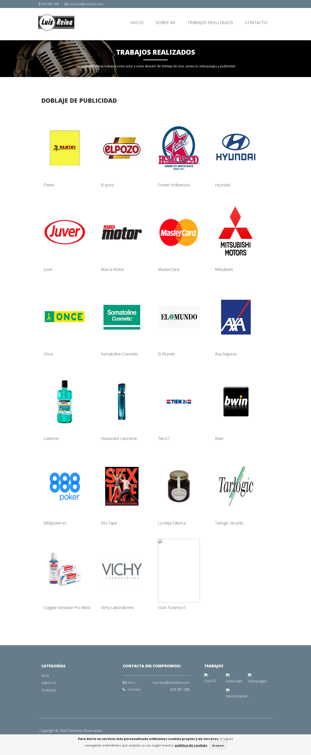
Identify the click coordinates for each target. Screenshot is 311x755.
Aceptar (218, 745)
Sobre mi (48, 682)
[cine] (206, 676)
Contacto (48, 690)
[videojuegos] (250, 676)
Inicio (45, 675)
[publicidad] (228, 676)
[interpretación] (228, 691)
